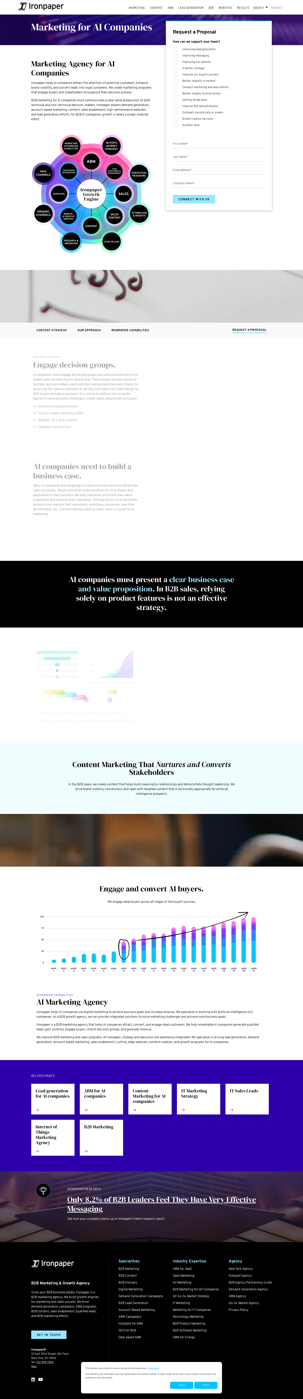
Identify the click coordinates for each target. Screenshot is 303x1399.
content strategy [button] (51, 330)
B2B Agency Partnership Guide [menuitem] (250, 1283)
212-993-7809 (44, 1362)
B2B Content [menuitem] (128, 1276)
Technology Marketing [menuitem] (188, 1317)
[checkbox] (219, 88)
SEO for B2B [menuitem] (127, 1331)
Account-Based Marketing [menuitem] (137, 1310)
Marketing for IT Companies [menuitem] (192, 1310)
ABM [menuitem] (170, 8)
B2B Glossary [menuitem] (128, 1283)
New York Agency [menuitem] (241, 1269)
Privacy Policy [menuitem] (238, 1310)
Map (34, 1366)
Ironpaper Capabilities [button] (130, 330)
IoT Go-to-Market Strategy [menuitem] (191, 1296)
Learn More (153, 1368)
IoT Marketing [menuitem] (182, 1283)
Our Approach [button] (89, 330)
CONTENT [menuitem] (156, 8)
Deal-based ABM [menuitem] (130, 1337)
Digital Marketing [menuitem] (131, 1290)
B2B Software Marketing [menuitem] (190, 1331)
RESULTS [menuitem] (243, 8)
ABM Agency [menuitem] (237, 1296)
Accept (181, 1385)
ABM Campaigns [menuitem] (130, 1317)
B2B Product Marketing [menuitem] (189, 1324)
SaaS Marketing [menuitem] (183, 1276)
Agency (258, 8)
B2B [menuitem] (211, 8)
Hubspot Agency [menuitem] (240, 1276)
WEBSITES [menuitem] (225, 8)
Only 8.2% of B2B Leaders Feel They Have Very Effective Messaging (161, 1204)
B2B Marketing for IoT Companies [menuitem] (196, 1290)
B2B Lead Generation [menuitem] (133, 1303)
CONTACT (277, 8)
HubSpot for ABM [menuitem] (131, 1324)
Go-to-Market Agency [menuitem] (244, 1303)
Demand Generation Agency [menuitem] (248, 1290)
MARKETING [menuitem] (137, 8)
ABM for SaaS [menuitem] (182, 1269)
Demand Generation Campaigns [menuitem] (141, 1296)
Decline (206, 1385)
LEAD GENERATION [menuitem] (191, 8)
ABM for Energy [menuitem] (184, 1337)
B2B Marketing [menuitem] (129, 1269)
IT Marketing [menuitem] (181, 1303)
